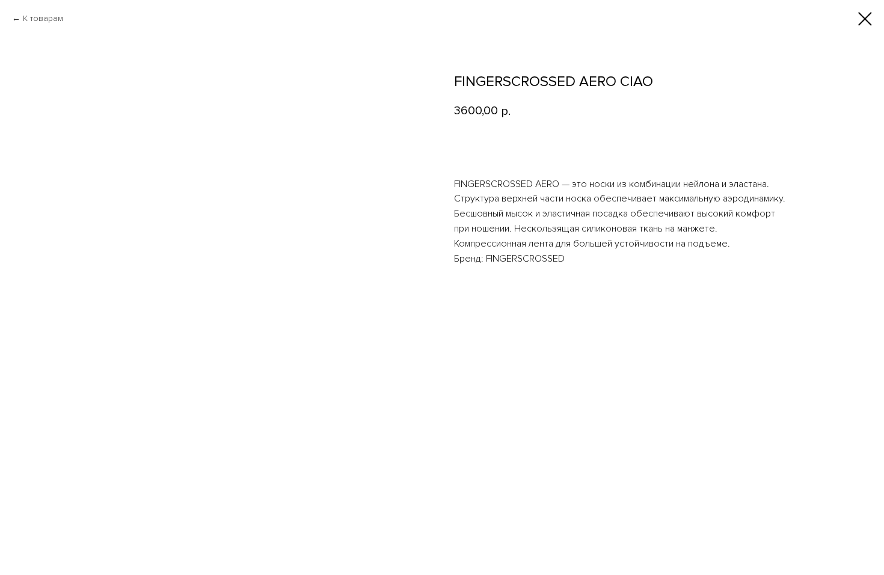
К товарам (43, 18)
